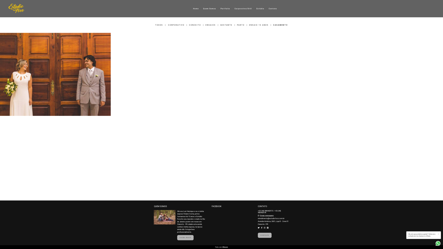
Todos (159, 25)
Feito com (221, 247)
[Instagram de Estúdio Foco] (264, 228)
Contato (273, 9)
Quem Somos (209, 9)
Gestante (226, 25)
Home (196, 9)
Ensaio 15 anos (258, 25)
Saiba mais (185, 237)
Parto (241, 25)
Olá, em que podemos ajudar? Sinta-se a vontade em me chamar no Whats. (421, 235)
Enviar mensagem (267, 215)
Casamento (280, 25)
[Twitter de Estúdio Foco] (259, 228)
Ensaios (211, 25)
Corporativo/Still (243, 9)
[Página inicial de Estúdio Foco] (21, 8)
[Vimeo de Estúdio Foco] (267, 228)
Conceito (195, 25)
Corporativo (176, 25)
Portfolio (225, 9)
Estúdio (260, 9)
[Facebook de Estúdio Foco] (261, 228)
